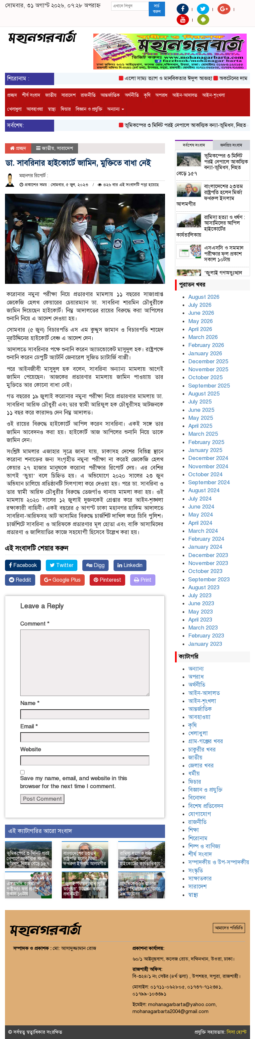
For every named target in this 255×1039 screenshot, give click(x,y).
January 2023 (205, 643)
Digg (98, 565)
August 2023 (203, 587)
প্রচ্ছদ (12, 95)
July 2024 (200, 498)
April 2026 (200, 329)
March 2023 (203, 627)
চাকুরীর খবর (202, 749)
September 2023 (209, 579)
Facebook (24, 565)
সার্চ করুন (157, 9)
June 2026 (201, 312)
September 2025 (209, 385)
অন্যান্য (114, 109)
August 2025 (203, 393)
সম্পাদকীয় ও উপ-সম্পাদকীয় (218, 862)
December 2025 (208, 361)
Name (30, 703)
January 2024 (205, 546)
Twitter (64, 565)
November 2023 (208, 563)
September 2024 (209, 482)
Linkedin (132, 565)
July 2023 (200, 595)
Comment (34, 623)
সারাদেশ (68, 95)
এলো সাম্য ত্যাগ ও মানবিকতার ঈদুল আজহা (159, 78)
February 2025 (206, 442)
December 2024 (208, 458)
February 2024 (206, 538)
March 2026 (203, 337)
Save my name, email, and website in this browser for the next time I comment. (73, 782)
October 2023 (205, 571)
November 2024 (208, 466)
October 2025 (205, 377)
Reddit (22, 580)
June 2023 (201, 603)
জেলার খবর (201, 765)
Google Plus (66, 580)
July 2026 (200, 304)
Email (29, 726)
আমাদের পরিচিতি (229, 928)
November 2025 (208, 369)
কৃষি (147, 95)
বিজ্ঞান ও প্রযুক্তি (89, 109)
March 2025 (203, 433)
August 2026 (203, 296)
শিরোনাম (198, 838)
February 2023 (206, 635)
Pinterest (109, 580)
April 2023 (200, 619)
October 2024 (205, 474)
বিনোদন (197, 797)
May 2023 (200, 611)
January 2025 (205, 450)
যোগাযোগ (199, 814)
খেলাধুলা (14, 109)
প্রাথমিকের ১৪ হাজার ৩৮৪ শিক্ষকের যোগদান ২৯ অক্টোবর (140, 889)
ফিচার (66, 109)
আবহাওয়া (35, 109)
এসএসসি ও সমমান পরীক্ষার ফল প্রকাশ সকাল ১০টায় (23, 889)
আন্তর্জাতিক (110, 95)
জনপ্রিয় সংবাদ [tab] (231, 145)
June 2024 (201, 506)
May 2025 (200, 417)
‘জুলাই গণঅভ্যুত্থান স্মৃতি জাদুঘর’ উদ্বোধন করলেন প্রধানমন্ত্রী (84, 889)
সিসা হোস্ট (237, 1032)
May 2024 (200, 514)
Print (145, 580)
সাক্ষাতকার (200, 878)
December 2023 (208, 555)
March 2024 (203, 530)
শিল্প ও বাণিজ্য (204, 846)
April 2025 (200, 425)
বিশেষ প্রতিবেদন (205, 806)
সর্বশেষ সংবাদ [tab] (194, 145)
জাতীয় (50, 95)
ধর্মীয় (194, 773)
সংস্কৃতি (195, 870)
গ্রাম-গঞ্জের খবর (205, 741)
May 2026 (200, 321)
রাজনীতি (88, 95)
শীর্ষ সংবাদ (31, 95)
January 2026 (205, 353)
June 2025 (201, 409)
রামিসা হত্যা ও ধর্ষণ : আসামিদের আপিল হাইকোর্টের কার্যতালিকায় (140, 858)
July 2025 (200, 401)
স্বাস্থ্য (52, 109)
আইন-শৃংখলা (213, 95)
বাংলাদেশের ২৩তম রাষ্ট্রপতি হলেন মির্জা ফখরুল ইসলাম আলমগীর (84, 858)
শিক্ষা (193, 830)
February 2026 (206, 345)
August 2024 (203, 490)
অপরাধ (161, 95)
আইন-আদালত (184, 95)
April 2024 (200, 523)
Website (30, 749)
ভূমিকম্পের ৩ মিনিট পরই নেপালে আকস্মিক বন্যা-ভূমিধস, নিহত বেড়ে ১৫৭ (28, 858)
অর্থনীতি (132, 95)
